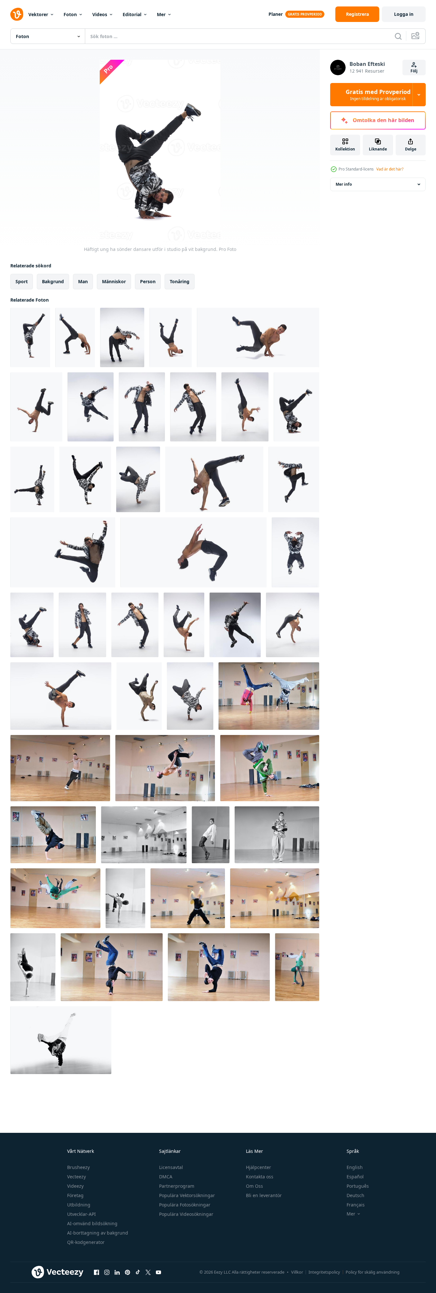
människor (114, 281)
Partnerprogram (176, 1186)
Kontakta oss (259, 1177)
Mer (161, 14)
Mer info (344, 184)
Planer (276, 14)
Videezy (75, 1186)
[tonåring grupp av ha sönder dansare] (268, 696)
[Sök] (398, 36)
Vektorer (38, 14)
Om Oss (254, 1186)
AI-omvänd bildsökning (92, 1223)
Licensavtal (171, 1167)
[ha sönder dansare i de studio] (60, 768)
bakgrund (53, 281)
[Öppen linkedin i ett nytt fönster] (117, 1272)
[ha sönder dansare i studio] (55, 898)
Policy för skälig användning (373, 1272)
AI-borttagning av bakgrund (97, 1233)
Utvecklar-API (81, 1214)
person (148, 281)
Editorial (132, 14)
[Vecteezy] (16, 14)
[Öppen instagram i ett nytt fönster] (106, 1272)
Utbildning (78, 1205)
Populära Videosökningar (186, 1214)
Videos (99, 14)
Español (355, 1177)
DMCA (165, 1177)
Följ (414, 71)
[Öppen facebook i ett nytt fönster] (96, 1272)
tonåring (179, 281)
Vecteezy (76, 1177)
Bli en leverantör (264, 1195)
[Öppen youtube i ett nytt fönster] (158, 1272)
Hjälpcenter (258, 1167)
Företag (75, 1195)
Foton (70, 14)
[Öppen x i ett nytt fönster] (148, 1272)
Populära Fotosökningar (184, 1205)
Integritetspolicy (324, 1272)
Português (358, 1186)
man (83, 281)
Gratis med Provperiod (378, 94)
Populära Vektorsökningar (187, 1195)
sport (21, 281)
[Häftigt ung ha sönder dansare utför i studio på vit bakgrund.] (30, 337)
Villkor (297, 1272)
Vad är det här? (389, 169)
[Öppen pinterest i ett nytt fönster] (127, 1272)
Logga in (403, 14)
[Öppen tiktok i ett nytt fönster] (137, 1272)
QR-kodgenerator (86, 1242)
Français (356, 1205)
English (355, 1167)
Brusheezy (78, 1167)
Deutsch (355, 1195)
